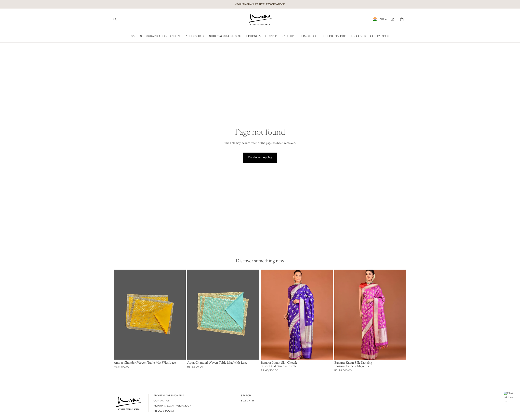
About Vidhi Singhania (169, 395)
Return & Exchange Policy (172, 405)
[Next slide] (327, 314)
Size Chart (248, 400)
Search (246, 395)
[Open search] (114, 19)
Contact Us (162, 400)
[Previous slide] (267, 314)
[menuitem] (136, 36)
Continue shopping (260, 157)
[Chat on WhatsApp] (510, 398)
